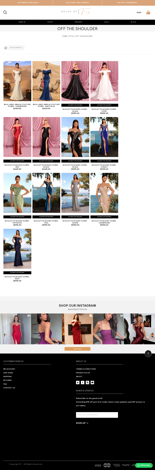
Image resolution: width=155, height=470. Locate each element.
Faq (5, 384)
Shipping (7, 377)
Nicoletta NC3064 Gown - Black (46, 166)
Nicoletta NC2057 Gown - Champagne (104, 222)
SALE (106, 22)
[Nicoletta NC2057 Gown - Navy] (17, 249)
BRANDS (78, 22)
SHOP (50, 22)
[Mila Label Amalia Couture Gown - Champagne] (17, 81)
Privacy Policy (83, 373)
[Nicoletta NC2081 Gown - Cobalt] (104, 137)
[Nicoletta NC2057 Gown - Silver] (75, 193)
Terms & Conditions (86, 369)
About (79, 377)
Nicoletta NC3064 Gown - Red (17, 166)
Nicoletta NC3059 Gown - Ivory (104, 110)
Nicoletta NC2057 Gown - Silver (75, 222)
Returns (7, 380)
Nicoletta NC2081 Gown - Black (75, 166)
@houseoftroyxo (77, 309)
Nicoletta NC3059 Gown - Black (75, 110)
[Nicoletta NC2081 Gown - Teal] (46, 193)
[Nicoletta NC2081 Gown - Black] (75, 137)
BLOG (133, 22)
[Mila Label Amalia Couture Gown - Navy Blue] (46, 81)
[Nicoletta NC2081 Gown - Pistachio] (17, 193)
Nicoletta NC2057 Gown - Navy (17, 278)
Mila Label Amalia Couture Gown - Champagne (17, 105)
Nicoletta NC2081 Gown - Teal (46, 222)
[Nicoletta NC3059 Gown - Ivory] (104, 81)
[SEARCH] (4, 11)
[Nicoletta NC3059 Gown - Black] (75, 81)
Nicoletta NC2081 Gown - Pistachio (17, 222)
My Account (9, 369)
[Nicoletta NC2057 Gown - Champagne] (104, 193)
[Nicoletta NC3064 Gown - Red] (17, 137)
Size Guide (8, 373)
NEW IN (22, 22)
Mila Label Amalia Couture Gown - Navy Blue (46, 105)
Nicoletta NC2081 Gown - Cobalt (104, 166)
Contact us (9, 388)
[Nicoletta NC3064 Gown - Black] (46, 137)
